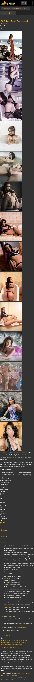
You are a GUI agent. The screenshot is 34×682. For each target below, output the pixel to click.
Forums (3, 640)
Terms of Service (17, 680)
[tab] (17, 530)
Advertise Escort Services (21, 640)
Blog (12, 640)
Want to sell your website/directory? (11, 644)
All (4, 13)
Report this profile (7, 635)
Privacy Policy (5, 680)
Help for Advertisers (7, 642)
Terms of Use (20, 673)
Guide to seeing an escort (21, 642)
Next (10, 13)
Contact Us (14, 675)
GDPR (7, 675)
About (8, 640)
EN (23, 3)
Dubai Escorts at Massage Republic (8, 3)
